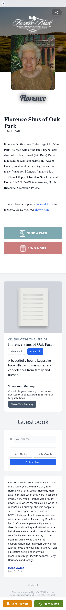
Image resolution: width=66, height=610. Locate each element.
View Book (16, 351)
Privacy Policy (23, 595)
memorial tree (44, 204)
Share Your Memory (22, 404)
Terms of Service (42, 595)
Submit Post (33, 462)
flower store (42, 209)
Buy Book (35, 351)
